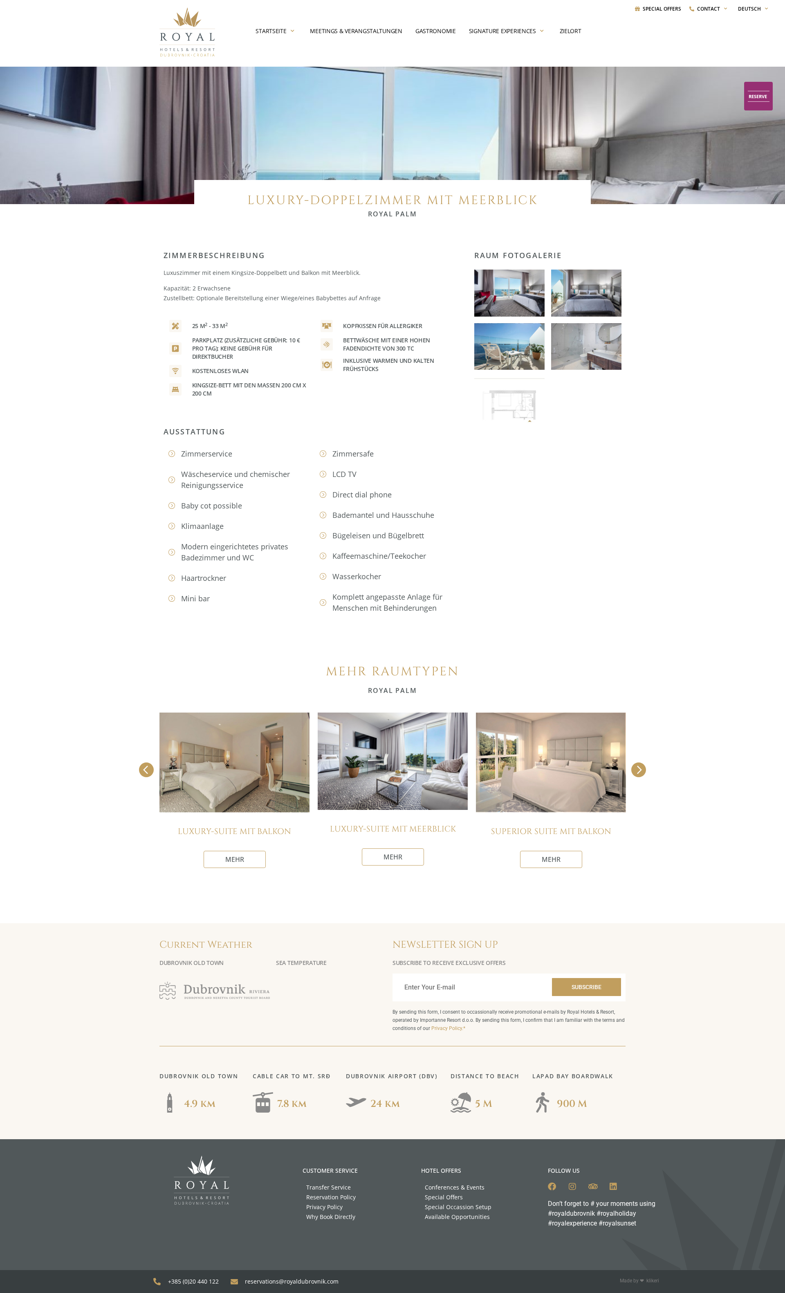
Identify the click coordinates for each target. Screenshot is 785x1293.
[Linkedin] (613, 1187)
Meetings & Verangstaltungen (356, 31)
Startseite (271, 31)
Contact (708, 8)
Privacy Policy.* (448, 1028)
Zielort (570, 31)
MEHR (234, 859)
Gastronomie (435, 31)
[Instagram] (572, 1187)
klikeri (652, 1281)
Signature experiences (502, 31)
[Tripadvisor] (593, 1187)
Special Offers (662, 8)
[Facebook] (552, 1187)
